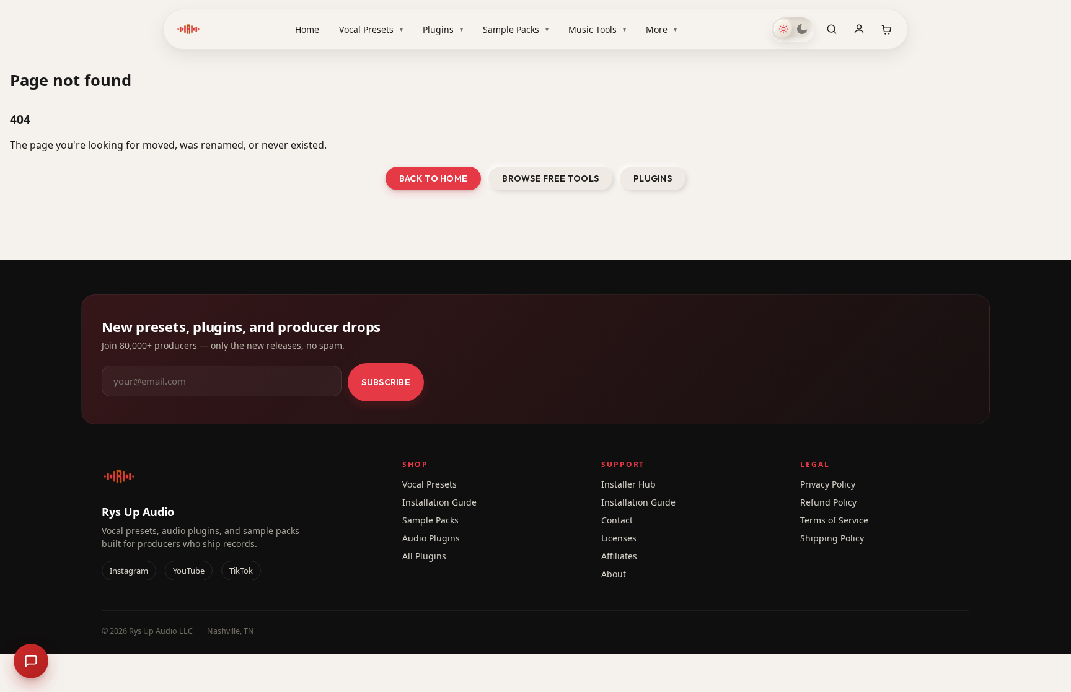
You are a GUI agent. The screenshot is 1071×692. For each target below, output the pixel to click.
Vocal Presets (371, 29)
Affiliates (619, 556)
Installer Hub (628, 484)
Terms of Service (834, 520)
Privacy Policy (827, 484)
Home (307, 29)
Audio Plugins (431, 538)
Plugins (443, 29)
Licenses (619, 538)
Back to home (433, 178)
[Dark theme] (802, 29)
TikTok (241, 570)
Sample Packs (516, 29)
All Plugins (424, 556)
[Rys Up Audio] (188, 29)
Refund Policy (828, 502)
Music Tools (597, 29)
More (661, 29)
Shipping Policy (832, 538)
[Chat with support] (31, 661)
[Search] (831, 29)
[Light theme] (783, 29)
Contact (617, 520)
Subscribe (385, 382)
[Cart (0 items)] (886, 29)
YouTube (189, 570)
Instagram (129, 570)
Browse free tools (550, 178)
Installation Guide (439, 502)
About (613, 574)
